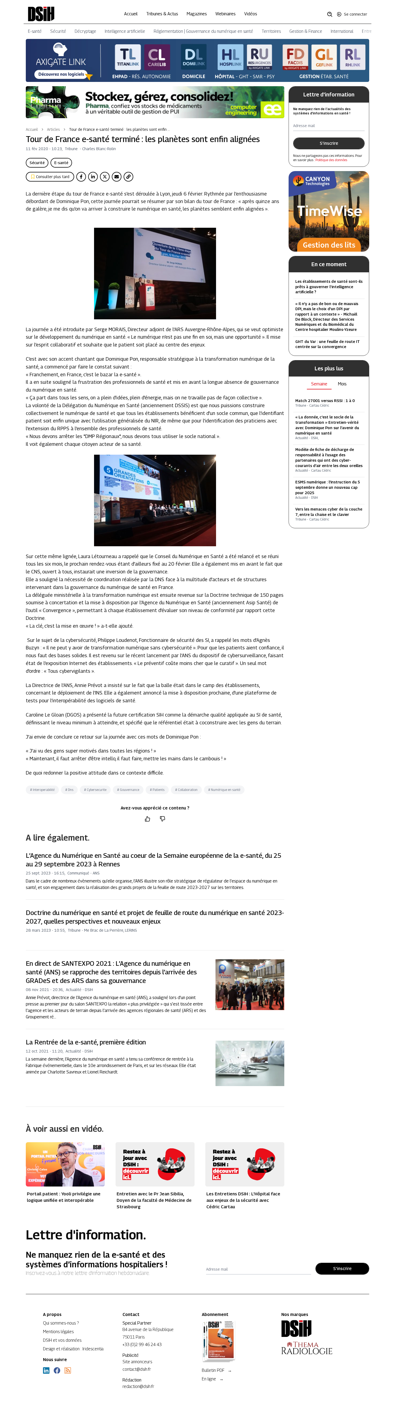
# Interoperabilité (42, 790)
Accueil (131, 13)
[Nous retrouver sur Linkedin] (46, 1370)
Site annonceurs (137, 1361)
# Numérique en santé (224, 790)
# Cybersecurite (95, 790)
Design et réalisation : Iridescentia (73, 1348)
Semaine (319, 383)
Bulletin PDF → (217, 1370)
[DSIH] (316, 1328)
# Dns (69, 790)
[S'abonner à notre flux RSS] (67, 1370)
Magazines (197, 13)
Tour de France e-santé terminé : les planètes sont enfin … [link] (119, 129)
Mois (342, 383)
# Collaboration (186, 790)
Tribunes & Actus (162, 13)
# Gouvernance (128, 790)
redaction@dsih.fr (138, 1386)
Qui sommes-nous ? (61, 1323)
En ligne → (213, 1378)
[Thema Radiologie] (316, 1347)
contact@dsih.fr (137, 1369)
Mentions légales (58, 1331)
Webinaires (226, 13)
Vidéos (250, 13)
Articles (53, 129)
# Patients (157, 790)
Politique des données (331, 160)
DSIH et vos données (62, 1340)
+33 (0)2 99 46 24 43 (142, 1344)
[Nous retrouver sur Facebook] (57, 1370)
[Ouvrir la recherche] (331, 14)
